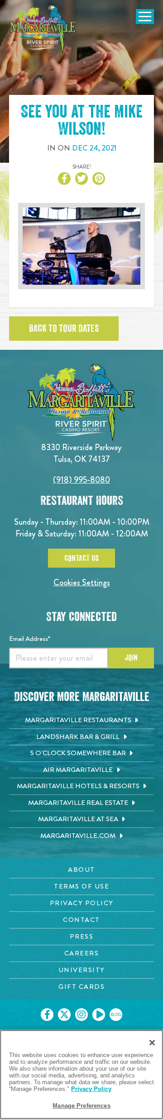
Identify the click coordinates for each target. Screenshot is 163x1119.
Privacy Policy (91, 1089)
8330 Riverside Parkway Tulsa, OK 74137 (81, 453)
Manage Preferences (81, 1105)
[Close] (152, 1043)
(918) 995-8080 (81, 480)
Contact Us (81, 558)
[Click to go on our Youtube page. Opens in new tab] (98, 1014)
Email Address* (29, 639)
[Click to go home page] (43, 29)
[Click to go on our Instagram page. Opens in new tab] (81, 1014)
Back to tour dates (64, 329)
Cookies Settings (81, 582)
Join (131, 658)
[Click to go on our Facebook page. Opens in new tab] (47, 1014)
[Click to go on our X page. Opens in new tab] (64, 1014)
